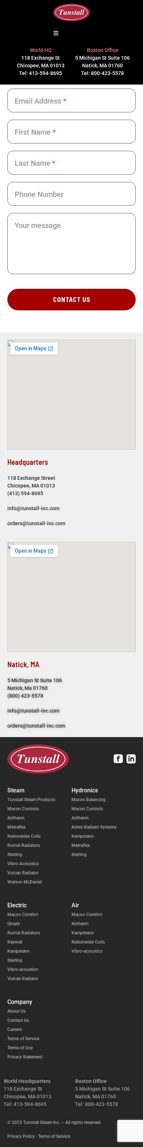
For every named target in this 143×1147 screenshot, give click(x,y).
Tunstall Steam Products (31, 799)
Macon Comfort (22, 914)
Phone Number (39, 194)
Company (19, 1001)
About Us (16, 1011)
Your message (38, 225)
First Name (35, 132)
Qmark (13, 923)
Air (75, 905)
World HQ (41, 50)
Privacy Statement (25, 1057)
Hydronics (85, 790)
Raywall (14, 942)
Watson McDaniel (24, 882)
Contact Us (71, 299)
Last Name (35, 163)
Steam (16, 790)
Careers (14, 1029)
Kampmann (83, 836)
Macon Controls (23, 808)
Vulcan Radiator (22, 872)
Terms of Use (20, 1047)
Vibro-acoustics (22, 969)
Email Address (40, 101)
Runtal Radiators (23, 845)
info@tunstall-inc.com (34, 508)
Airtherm (15, 818)
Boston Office (102, 50)
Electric (17, 905)
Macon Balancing (89, 799)
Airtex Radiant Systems (94, 827)
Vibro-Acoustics (23, 863)
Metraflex (16, 827)
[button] (56, 34)
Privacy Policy (21, 1136)
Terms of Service (23, 1038)
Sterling (14, 854)
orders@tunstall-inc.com (36, 523)
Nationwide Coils (24, 836)
